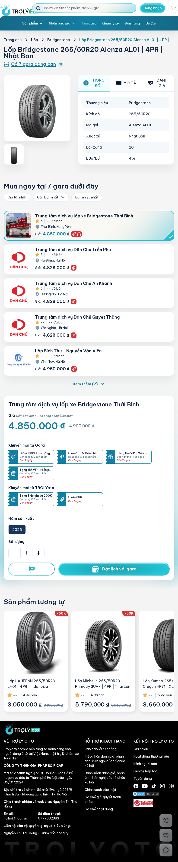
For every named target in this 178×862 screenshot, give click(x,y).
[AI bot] (165, 835)
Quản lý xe (110, 23)
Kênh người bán (145, 764)
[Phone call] (165, 820)
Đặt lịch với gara (119, 569)
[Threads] (171, 786)
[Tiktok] (153, 786)
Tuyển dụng (143, 779)
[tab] (94, 83)
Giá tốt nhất (17, 197)
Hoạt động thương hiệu (151, 756)
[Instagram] (162, 786)
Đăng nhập (152, 8)
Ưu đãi (151, 23)
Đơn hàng (132, 23)
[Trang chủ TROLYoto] (20, 10)
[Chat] (165, 850)
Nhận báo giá (59, 23)
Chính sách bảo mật (100, 790)
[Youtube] (145, 786)
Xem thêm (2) (85, 384)
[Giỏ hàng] (173, 8)
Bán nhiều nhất (86, 197)
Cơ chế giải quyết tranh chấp (103, 799)
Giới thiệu (141, 749)
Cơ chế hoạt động (99, 809)
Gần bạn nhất (47, 197)
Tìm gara (89, 23)
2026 (17, 529)
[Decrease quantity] (14, 553)
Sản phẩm (30, 23)
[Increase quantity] (38, 553)
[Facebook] (136, 786)
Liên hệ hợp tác (145, 771)
